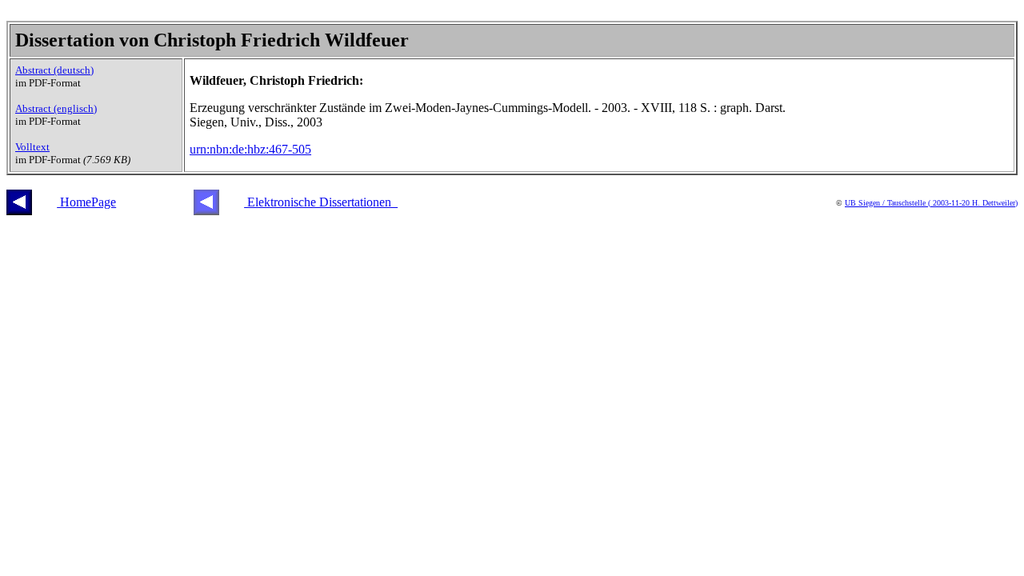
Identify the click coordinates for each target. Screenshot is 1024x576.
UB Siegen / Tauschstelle (886, 202)
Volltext (32, 147)
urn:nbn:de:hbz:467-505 (250, 149)
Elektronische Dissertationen (321, 202)
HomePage (86, 202)
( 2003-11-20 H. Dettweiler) (973, 202)
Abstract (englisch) (56, 108)
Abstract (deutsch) (54, 70)
